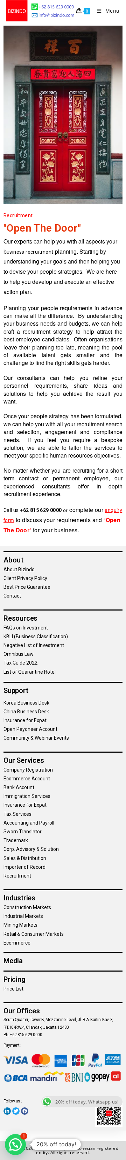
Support (16, 690)
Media (13, 960)
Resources (20, 618)
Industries (19, 898)
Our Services (24, 760)
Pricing (15, 979)
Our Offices (22, 1011)
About (13, 560)
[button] (15, 1144)
